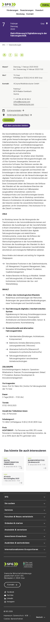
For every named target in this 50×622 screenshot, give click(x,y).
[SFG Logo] (25, 5)
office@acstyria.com (21, 102)
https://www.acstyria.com (23, 104)
